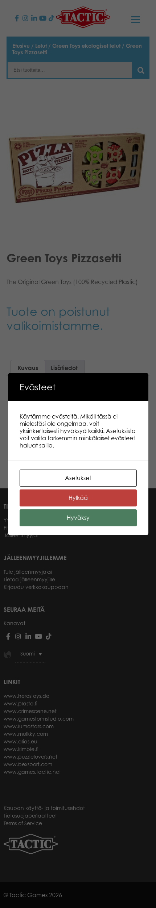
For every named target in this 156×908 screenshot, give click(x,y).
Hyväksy (78, 517)
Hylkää (78, 497)
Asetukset (78, 477)
